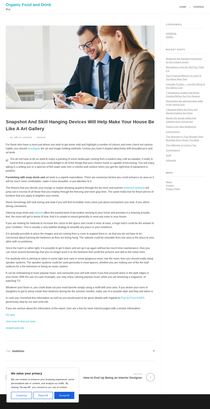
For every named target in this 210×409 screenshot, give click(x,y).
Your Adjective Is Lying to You (181, 145)
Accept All (64, 395)
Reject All (43, 395)
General (41, 137)
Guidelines (18, 351)
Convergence (173, 131)
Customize (21, 395)
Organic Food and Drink (28, 4)
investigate (34, 148)
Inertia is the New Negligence (181, 126)
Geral (170, 37)
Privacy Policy (173, 189)
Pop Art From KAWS (133, 297)
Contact (170, 185)
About (169, 182)
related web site (15, 328)
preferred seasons (134, 187)
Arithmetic (171, 160)
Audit (168, 155)
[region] (43, 385)
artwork (38, 212)
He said (10, 315)
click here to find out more (20, 321)
